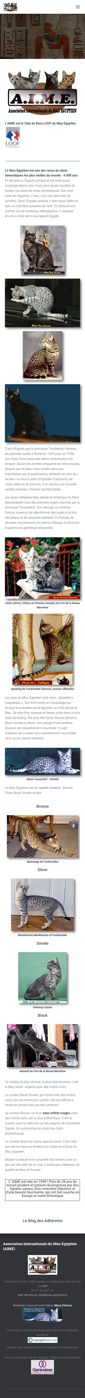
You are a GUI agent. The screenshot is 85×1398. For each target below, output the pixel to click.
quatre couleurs (50, 788)
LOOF (44, 1286)
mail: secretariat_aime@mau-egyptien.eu (42, 1295)
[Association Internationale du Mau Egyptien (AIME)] (12, 7)
